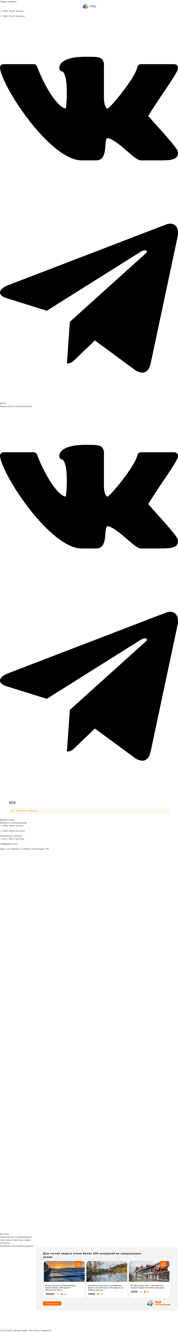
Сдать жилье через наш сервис (15, 1239)
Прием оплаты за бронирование (16, 406)
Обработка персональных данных (16, 1245)
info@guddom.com (9, 843)
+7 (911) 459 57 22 (9, 838)
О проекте (5, 1242)
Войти (3, 403)
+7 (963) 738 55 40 (9, 16)
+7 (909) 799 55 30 (9, 10)
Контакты (4, 1233)
